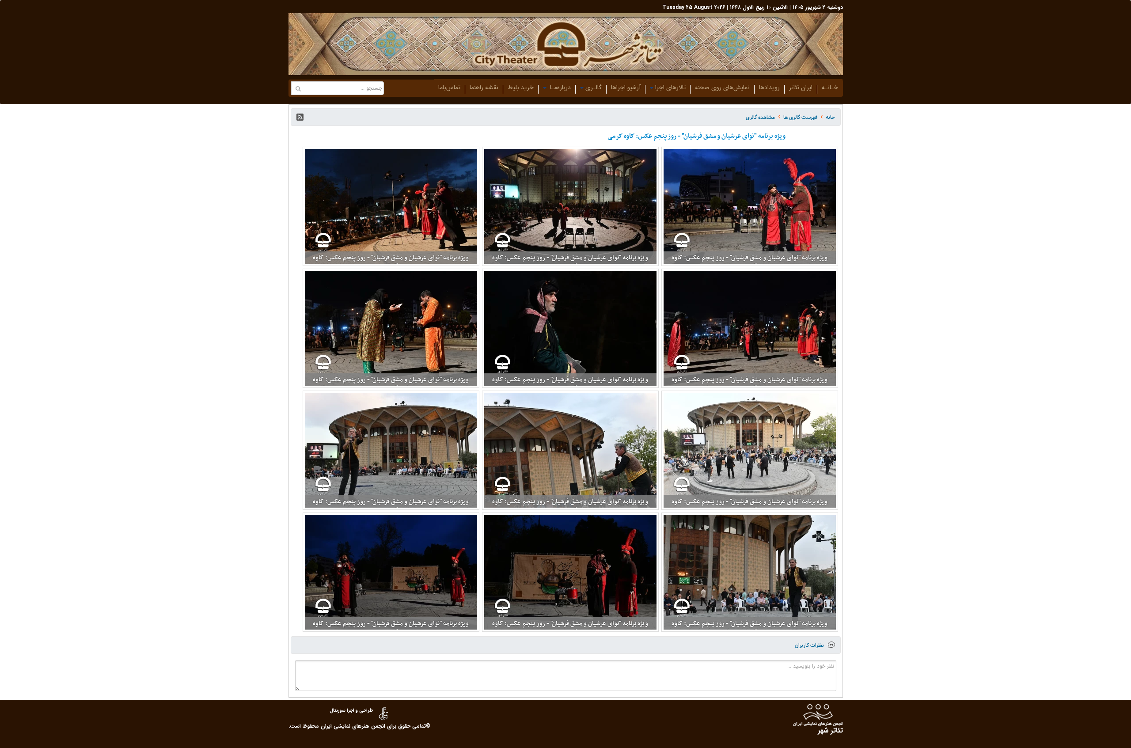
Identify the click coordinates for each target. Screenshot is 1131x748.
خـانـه (830, 87)
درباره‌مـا (559, 87)
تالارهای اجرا (670, 87)
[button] (300, 117)
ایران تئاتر (800, 87)
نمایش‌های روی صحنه (722, 87)
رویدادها (769, 87)
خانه (830, 117)
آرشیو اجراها (626, 87)
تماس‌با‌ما (449, 87)
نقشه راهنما (484, 87)
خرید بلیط (521, 87)
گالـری (593, 87)
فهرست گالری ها (800, 117)
